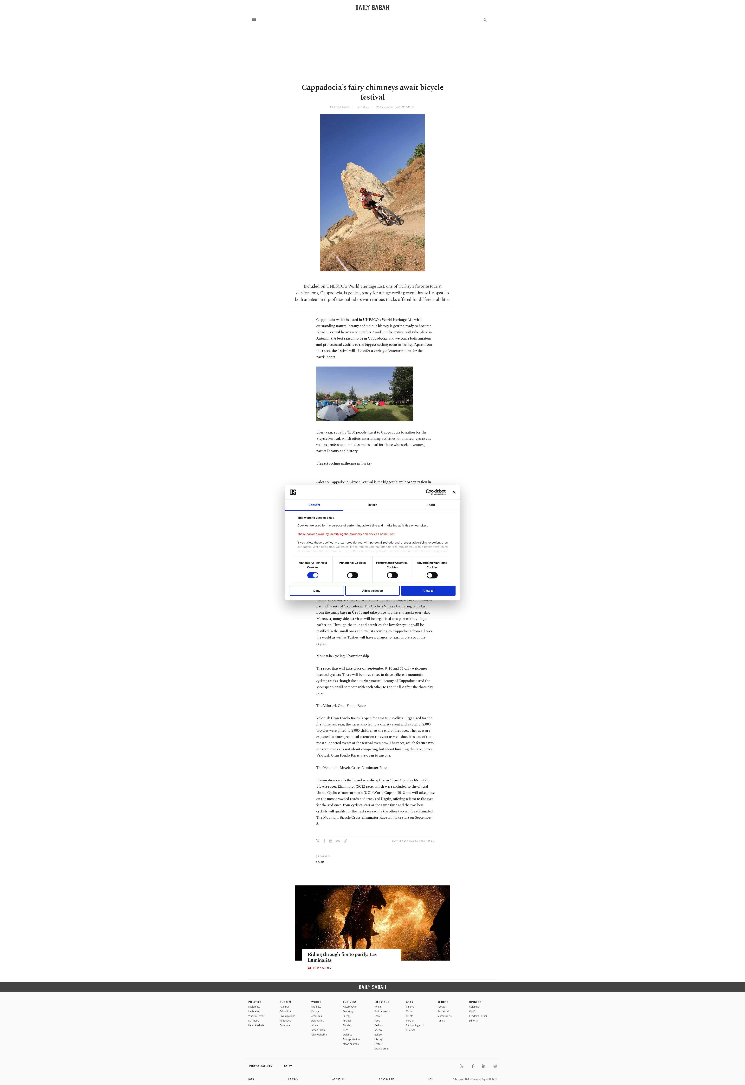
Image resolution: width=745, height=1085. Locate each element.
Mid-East (316, 1006)
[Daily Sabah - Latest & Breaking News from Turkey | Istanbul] (372, 7)
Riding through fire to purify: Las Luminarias (342, 957)
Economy (348, 1011)
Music (409, 1011)
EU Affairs (253, 1020)
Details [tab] (372, 505)
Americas (316, 1016)
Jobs (251, 1079)
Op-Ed (472, 1011)
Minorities (285, 1020)
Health (378, 1006)
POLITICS (255, 1002)
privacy (293, 1079)
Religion (378, 1034)
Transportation (351, 1039)
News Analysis (256, 1025)
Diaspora (285, 1025)
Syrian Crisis (318, 1030)
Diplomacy (254, 1006)
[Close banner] (454, 492)
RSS (430, 1079)
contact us (386, 1079)
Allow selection (372, 590)
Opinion (475, 1002)
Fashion (378, 1025)
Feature (378, 1044)
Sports (443, 1002)
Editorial (473, 1020)
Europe (315, 1011)
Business (350, 1002)
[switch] (352, 575)
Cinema (410, 1006)
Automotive (349, 1006)
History (378, 1039)
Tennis (441, 1020)
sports (320, 861)
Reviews (410, 1030)
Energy (346, 1016)
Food (377, 1020)
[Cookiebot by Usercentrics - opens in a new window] (429, 492)
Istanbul (284, 1006)
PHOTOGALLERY (322, 968)
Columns (474, 1006)
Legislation (254, 1011)
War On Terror (256, 1016)
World (316, 1002)
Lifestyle (381, 1002)
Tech (345, 1030)
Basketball (443, 1011)
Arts (409, 1002)
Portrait (410, 1020)
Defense (347, 1034)
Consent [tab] (314, 505)
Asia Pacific (317, 1020)
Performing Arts (415, 1025)
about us (338, 1079)
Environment (381, 1011)
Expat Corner (381, 1048)
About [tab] (430, 505)
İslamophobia (319, 1034)
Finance (347, 1020)
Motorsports (444, 1016)
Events (409, 1016)
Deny (316, 590)
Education (285, 1011)
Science (378, 1030)
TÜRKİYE (286, 1002)
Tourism (347, 1025)
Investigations (287, 1016)
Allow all (428, 590)
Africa (314, 1025)
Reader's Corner (478, 1016)
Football (442, 1006)
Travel (377, 1016)
